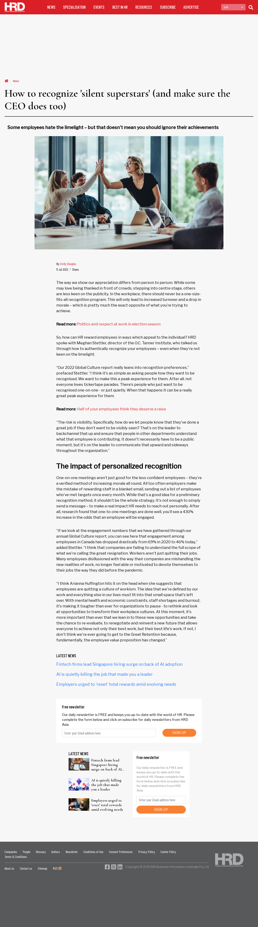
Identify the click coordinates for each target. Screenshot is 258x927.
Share (75, 269)
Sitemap (42, 868)
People (26, 852)
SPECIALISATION (74, 7)
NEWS (51, 7)
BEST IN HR (120, 7)
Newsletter (72, 852)
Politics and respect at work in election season (119, 324)
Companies (11, 852)
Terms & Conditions (16, 857)
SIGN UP (179, 733)
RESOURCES (143, 7)
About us (9, 868)
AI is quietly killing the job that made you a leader (104, 674)
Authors (55, 852)
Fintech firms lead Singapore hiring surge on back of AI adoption (119, 664)
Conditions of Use (93, 852)
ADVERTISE (191, 7)
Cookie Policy (168, 852)
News (16, 81)
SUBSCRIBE (168, 7)
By (66, 264)
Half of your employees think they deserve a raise (121, 409)
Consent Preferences (121, 852)
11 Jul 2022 (62, 269)
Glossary (41, 852)
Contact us (26, 868)
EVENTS (98, 7)
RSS (55, 868)
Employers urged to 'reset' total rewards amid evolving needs (116, 684)
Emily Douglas (68, 264)
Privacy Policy (146, 852)
